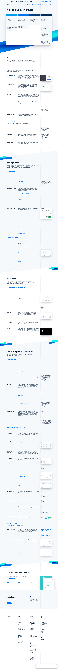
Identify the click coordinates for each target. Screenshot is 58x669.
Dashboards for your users (22, 543)
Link (23, 222)
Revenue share (43, 18)
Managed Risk (44, 467)
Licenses (42, 625)
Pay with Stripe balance (21, 233)
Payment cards (44, 530)
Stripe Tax (19, 261)
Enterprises (31, 616)
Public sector (32, 642)
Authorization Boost (21, 618)
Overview (28, 4)
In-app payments (32, 625)
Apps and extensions (21, 518)
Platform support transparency (23, 454)
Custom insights (43, 33)
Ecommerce (31, 621)
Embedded (8, 19)
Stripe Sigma (20, 642)
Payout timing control (33, 20)
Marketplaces (34, 4)
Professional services (33, 641)
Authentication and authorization (23, 246)
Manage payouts (43, 30)
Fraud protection (20, 26)
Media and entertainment (33, 638)
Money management (33, 628)
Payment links (20, 636)
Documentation (32, 653)
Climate (19, 623)
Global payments (21, 16)
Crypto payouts (32, 22)
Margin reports (43, 21)
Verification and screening (10, 21)
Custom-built (9, 20)
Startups (31, 617)
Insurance (31, 637)
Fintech (31, 634)
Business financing (45, 531)
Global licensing (9, 28)
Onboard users (9, 14)
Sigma (19, 485)
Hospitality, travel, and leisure (34, 636)
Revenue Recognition (21, 641)
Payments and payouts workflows (46, 43)
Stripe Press (43, 636)
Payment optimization (21, 23)
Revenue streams (44, 16)
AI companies (32, 631)
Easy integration (43, 28)
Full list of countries (21, 181)
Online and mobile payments (22, 19)
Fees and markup (43, 19)
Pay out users (32, 14)
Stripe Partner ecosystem (33, 649)
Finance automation (32, 623)
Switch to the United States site (41, 666)
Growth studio (43, 24)
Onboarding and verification (11, 16)
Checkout (19, 622)
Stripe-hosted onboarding (22, 79)
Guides (42, 616)
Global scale (20, 18)
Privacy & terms (43, 622)
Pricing (31, 1)
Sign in (43, 1)
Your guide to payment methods (23, 193)
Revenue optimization (21, 25)
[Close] (56, 665)
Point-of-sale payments (21, 20)
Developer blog (32, 660)
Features (43, 4)
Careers (42, 633)
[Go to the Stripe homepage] (8, 615)
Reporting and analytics (44, 42)
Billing (19, 210)
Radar (19, 252)
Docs (50, 4)
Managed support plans (44, 641)
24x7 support (43, 35)
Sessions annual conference (45, 621)
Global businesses (32, 624)
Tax (18, 643)
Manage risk (43, 29)
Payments (19, 637)
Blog (41, 618)
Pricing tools (43, 20)
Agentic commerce (32, 618)
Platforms (39, 4)
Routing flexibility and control (34, 19)
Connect (8, 4)
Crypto (19, 625)
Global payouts (32, 21)
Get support (43, 640)
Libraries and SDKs (32, 658)
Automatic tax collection (21, 27)
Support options (20, 501)
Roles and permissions (44, 34)
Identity (19, 630)
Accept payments (21, 14)
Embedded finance (32, 622)
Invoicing (19, 631)
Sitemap (42, 626)
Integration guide (21, 436)
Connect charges (20, 298)
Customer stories (43, 617)
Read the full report (10, 578)
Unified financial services (44, 41)
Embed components (45, 433)
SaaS (30, 630)
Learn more (20, 553)
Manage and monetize (45, 14)
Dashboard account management (23, 445)
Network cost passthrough (22, 403)
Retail (30, 643)
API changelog (32, 657)
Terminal (19, 199)
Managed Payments (21, 635)
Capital (19, 621)
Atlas (19, 617)
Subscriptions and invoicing (22, 21)
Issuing (19, 332)
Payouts (19, 638)
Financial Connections (21, 629)
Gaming (31, 635)
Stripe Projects (32, 659)
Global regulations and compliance (12, 27)
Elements (19, 628)
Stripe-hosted (9, 18)
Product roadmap (43, 632)
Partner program (43, 36)
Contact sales (48, 1)
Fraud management (9, 29)
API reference (32, 654)
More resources (43, 629)
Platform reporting (21, 476)
